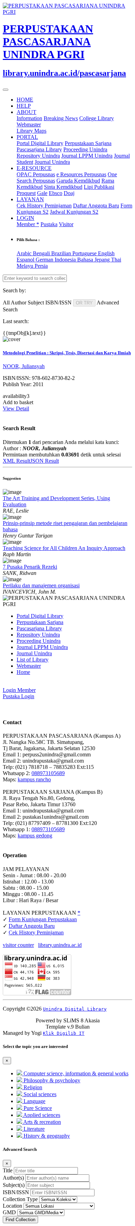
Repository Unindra (38, 156)
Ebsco (55, 193)
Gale (42, 193)
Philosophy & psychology (51, 1080)
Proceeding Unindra (85, 149)
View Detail (16, 408)
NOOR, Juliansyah (24, 366)
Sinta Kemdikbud (63, 187)
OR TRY (84, 302)
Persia (41, 266)
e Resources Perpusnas (81, 174)
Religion (32, 1087)
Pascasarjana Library (39, 149)
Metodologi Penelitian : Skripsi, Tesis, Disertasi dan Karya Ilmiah (67, 352)
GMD (9, 1212)
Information (29, 118)
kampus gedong (35, 835)
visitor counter (18, 945)
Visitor (66, 224)
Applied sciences (41, 1115)
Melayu (26, 266)
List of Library (32, 660)
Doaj (69, 193)
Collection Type (20, 1199)
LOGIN (25, 218)
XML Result (16, 461)
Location (12, 1206)
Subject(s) (14, 1185)
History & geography (46, 1136)
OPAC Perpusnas (36, 174)
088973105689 (48, 773)
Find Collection (20, 1219)
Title (7, 1170)
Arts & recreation (41, 1122)
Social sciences (39, 1094)
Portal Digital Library (40, 143)
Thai (116, 260)
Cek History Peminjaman (44, 205)
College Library (96, 118)
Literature (33, 1129)
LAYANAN (30, 199)
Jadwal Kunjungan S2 (74, 212)
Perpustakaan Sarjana (88, 143)
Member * (28, 224)
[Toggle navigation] (5, 90)
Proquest (26, 193)
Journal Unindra (52, 162)
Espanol (26, 260)
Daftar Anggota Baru (96, 205)
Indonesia (66, 260)
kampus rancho (34, 779)
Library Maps (31, 131)
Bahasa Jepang (94, 260)
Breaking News (61, 118)
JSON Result (44, 461)
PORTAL (27, 137)
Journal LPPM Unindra (86, 156)
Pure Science (37, 1108)
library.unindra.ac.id (60, 945)
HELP (24, 106)
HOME (25, 100)
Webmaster (29, 124)
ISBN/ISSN (16, 1192)
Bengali (42, 253)
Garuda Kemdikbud (78, 181)
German (45, 260)
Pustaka (48, 224)
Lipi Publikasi (99, 187)
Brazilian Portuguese (74, 253)
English (106, 253)
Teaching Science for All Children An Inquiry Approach (64, 548)
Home (23, 672)
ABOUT (26, 112)
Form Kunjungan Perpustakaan (43, 919)
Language (33, 1101)
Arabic (25, 253)
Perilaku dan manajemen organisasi (41, 585)
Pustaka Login (18, 696)
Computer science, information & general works (75, 1073)
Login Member (19, 690)
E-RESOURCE (34, 168)
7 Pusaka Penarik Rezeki (30, 567)
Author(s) (13, 1178)
